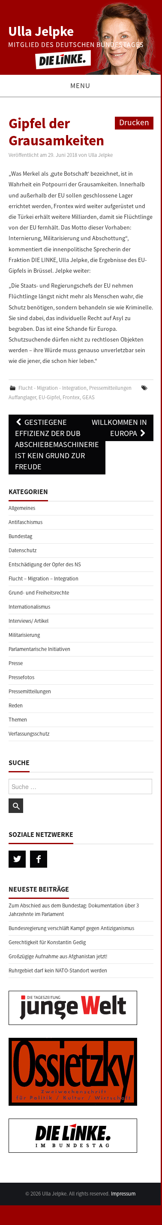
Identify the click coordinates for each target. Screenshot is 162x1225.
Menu (80, 85)
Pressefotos (21, 677)
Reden (16, 705)
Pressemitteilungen (110, 388)
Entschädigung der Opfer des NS (45, 564)
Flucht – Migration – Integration (43, 578)
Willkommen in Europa (119, 427)
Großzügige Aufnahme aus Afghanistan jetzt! (58, 956)
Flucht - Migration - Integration (52, 388)
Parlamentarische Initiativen (39, 649)
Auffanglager (22, 397)
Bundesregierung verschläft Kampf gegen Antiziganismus (71, 928)
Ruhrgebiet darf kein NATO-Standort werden (58, 970)
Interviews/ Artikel (28, 621)
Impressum (123, 1193)
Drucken (134, 122)
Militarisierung (24, 635)
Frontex (71, 397)
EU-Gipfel (49, 397)
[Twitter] (17, 859)
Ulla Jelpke (41, 31)
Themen (18, 719)
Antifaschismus (25, 522)
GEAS (88, 397)
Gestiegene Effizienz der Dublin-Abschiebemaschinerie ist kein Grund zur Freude (57, 444)
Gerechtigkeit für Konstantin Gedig (47, 942)
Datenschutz (22, 550)
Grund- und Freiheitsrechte (39, 592)
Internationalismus (29, 607)
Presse (16, 663)
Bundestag (20, 536)
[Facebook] (38, 859)
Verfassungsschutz (29, 733)
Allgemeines (22, 508)
